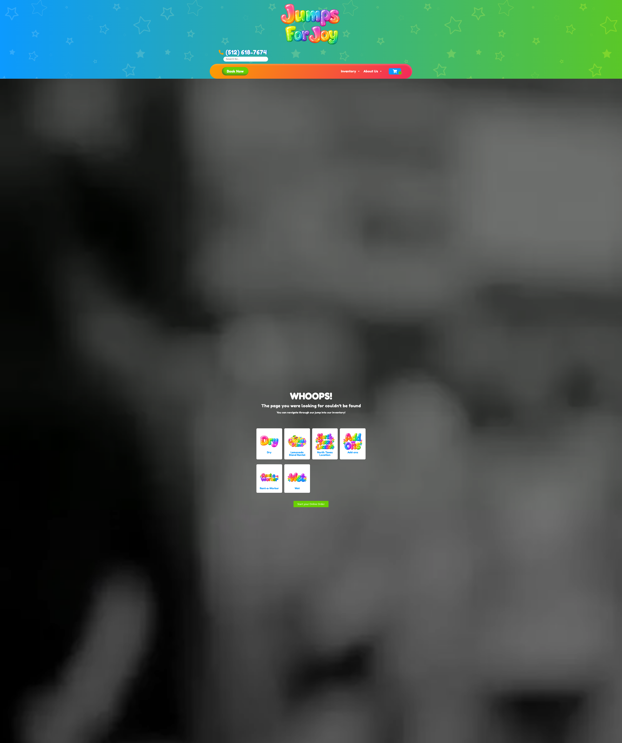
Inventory (348, 71)
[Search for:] (245, 59)
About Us (370, 71)
